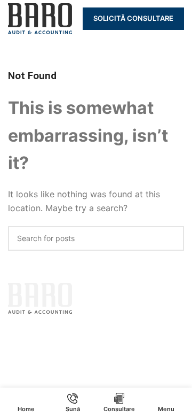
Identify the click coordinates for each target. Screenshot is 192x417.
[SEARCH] (171, 238)
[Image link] (40, 297)
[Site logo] (40, 17)
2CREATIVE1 (138, 330)
